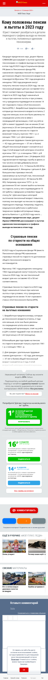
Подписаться (24, 459)
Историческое (33, 584)
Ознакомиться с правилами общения (32, 613)
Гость (12, 608)
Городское (6, 584)
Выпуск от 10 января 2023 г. (24, 10)
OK (24, 670)
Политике (15, 659)
